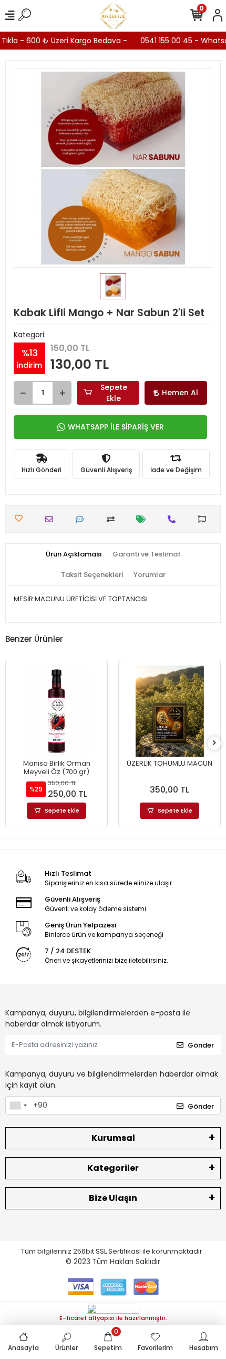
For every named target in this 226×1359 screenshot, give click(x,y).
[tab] (74, 554)
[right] (214, 743)
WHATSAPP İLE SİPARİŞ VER (116, 427)
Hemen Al (180, 392)
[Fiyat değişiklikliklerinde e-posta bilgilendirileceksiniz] (143, 519)
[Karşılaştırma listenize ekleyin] (113, 519)
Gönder (201, 1045)
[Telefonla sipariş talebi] (174, 519)
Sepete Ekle (113, 393)
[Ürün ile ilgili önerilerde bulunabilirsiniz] (205, 519)
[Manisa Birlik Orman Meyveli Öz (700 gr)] (56, 711)
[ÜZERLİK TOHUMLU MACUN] (169, 711)
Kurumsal (113, 1138)
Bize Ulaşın (113, 1198)
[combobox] (18, 1105)
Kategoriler (113, 1168)
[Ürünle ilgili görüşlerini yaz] (82, 519)
